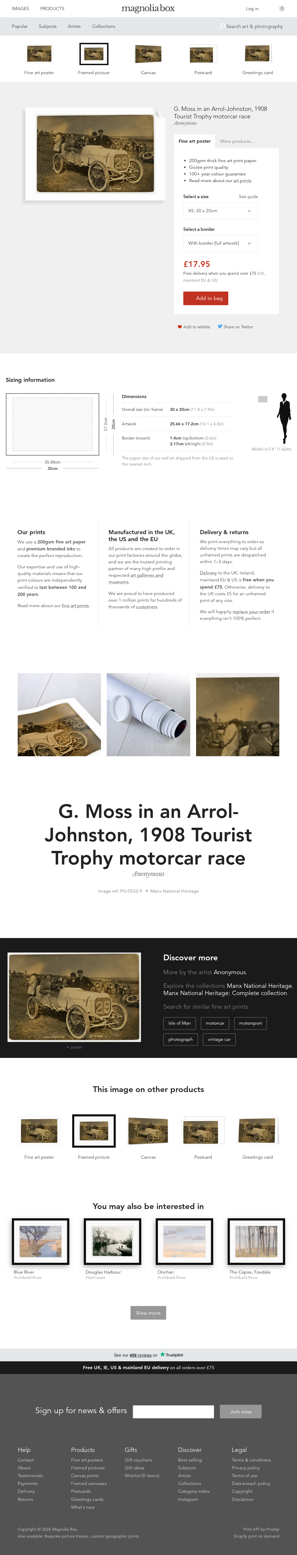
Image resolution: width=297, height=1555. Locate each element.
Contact (26, 1460)
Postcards (81, 1491)
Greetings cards (87, 1499)
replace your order (251, 612)
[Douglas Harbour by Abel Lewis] (112, 1241)
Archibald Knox (28, 1277)
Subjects (48, 26)
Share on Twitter (238, 326)
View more (148, 1313)
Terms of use (245, 1476)
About (24, 1468)
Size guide (248, 196)
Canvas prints (85, 1476)
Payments (28, 1483)
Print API (251, 1529)
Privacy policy (246, 1468)
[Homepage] (148, 9)
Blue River (24, 1272)
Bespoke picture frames (66, 1536)
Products (52, 9)
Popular (20, 26)
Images (20, 9)
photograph (181, 1039)
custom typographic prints (114, 1536)
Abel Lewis (95, 1277)
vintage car (219, 1039)
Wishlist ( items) (142, 1476)
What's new (83, 1507)
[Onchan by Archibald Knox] (184, 1241)
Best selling (190, 1460)
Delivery (208, 573)
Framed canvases (89, 1483)
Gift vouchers (138, 1460)
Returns (25, 1499)
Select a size (220, 196)
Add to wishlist (196, 326)
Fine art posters (87, 1460)
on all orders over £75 (148, 1368)
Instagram (188, 1499)
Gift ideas (134, 1468)
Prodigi (272, 1529)
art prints (242, 181)
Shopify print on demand (256, 1536)
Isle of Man (180, 1023)
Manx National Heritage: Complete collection (225, 993)
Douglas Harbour (103, 1272)
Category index (194, 1491)
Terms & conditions (251, 1460)
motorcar (215, 1023)
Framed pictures (88, 1468)
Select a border (199, 229)
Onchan (165, 1272)
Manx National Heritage (259, 986)
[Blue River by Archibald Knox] (40, 1241)
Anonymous (185, 123)
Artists (74, 26)
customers (146, 607)
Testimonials (30, 1476)
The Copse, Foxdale (250, 1272)
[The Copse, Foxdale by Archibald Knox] (256, 1241)
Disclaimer (242, 1499)
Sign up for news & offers (81, 1411)
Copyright (242, 1491)
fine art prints (75, 606)
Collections (103, 26)
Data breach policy (251, 1483)
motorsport (250, 1023)
